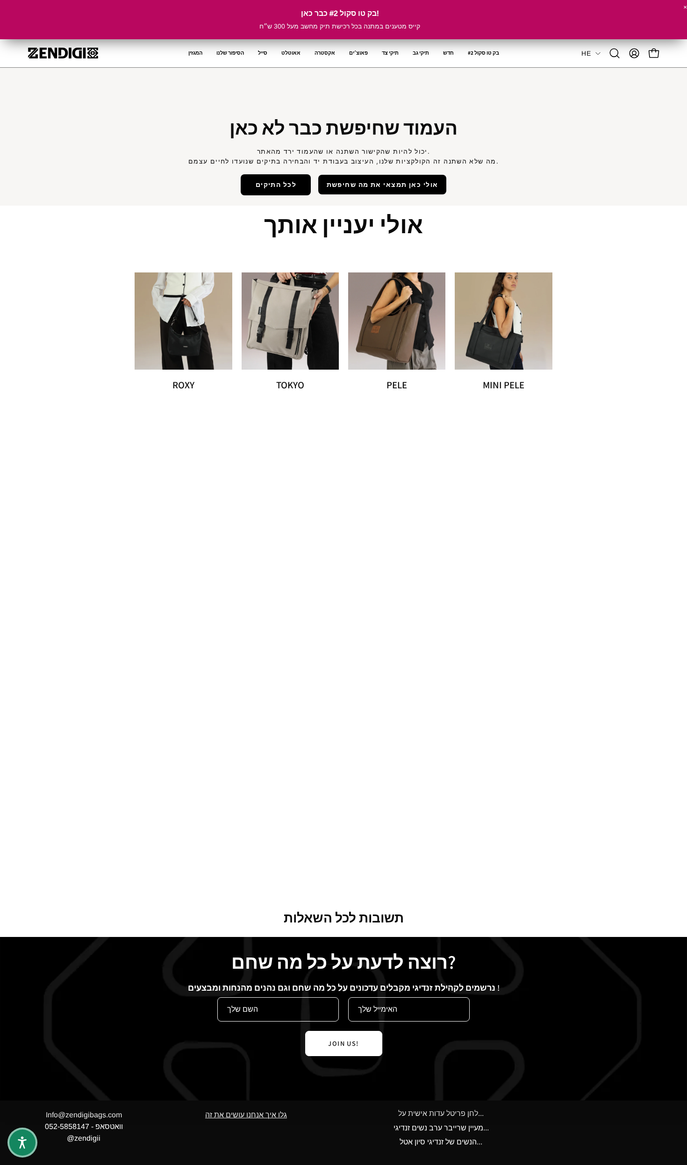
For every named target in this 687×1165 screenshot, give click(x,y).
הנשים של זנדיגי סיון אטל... (441, 1142)
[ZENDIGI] (63, 53)
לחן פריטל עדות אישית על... (441, 1113)
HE (586, 53)
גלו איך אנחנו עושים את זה (246, 1115)
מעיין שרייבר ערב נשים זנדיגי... (441, 1128)
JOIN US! (343, 1043)
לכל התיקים (276, 184)
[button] (325, 53)
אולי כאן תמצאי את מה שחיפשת (382, 184)
